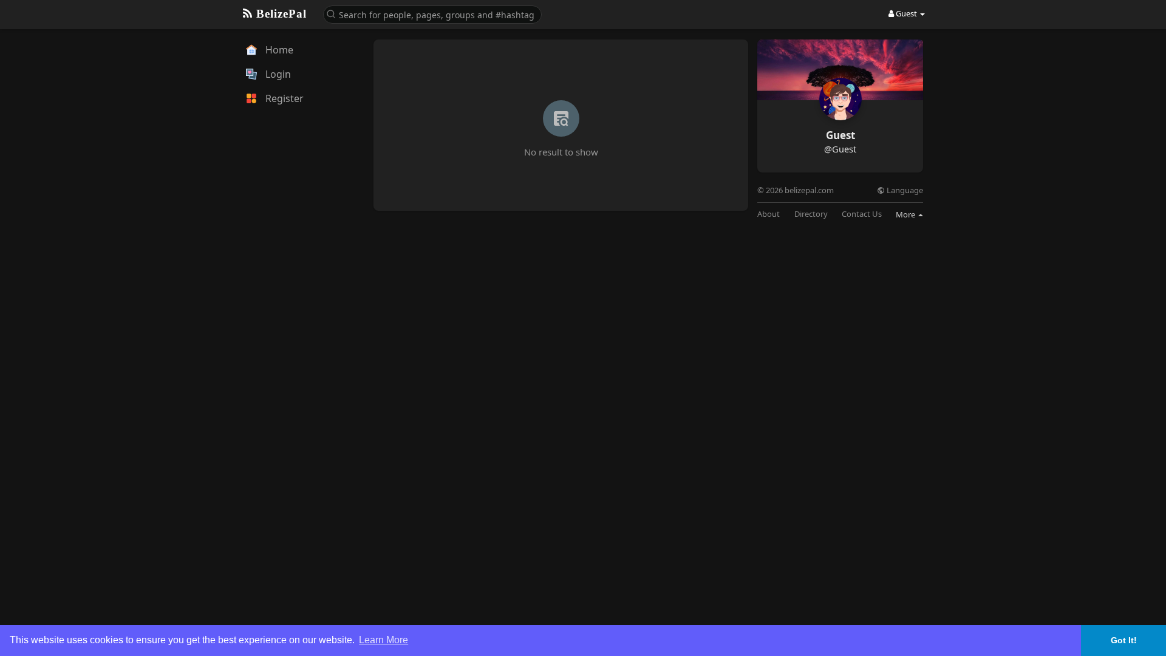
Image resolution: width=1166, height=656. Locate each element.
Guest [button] (906, 13)
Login (277, 74)
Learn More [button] (383, 640)
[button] (432, 14)
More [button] (906, 214)
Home (278, 49)
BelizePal (280, 13)
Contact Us (862, 214)
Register (283, 98)
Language (904, 190)
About (768, 214)
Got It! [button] (1124, 640)
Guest (840, 135)
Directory (811, 214)
